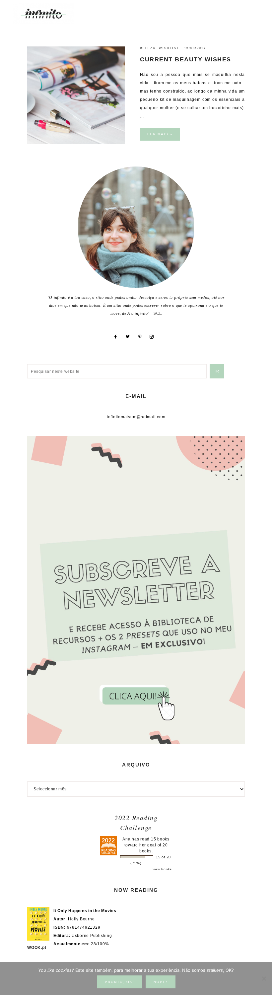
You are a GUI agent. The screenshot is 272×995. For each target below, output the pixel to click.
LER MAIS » (160, 134)
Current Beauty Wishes (185, 59)
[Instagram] (154, 336)
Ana (126, 839)
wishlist (169, 48)
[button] (252, 10)
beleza (148, 48)
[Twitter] (130, 336)
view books (162, 869)
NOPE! (161, 982)
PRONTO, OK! (119, 982)
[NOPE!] (263, 978)
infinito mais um (50, 13)
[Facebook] (117, 336)
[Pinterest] (142, 336)
